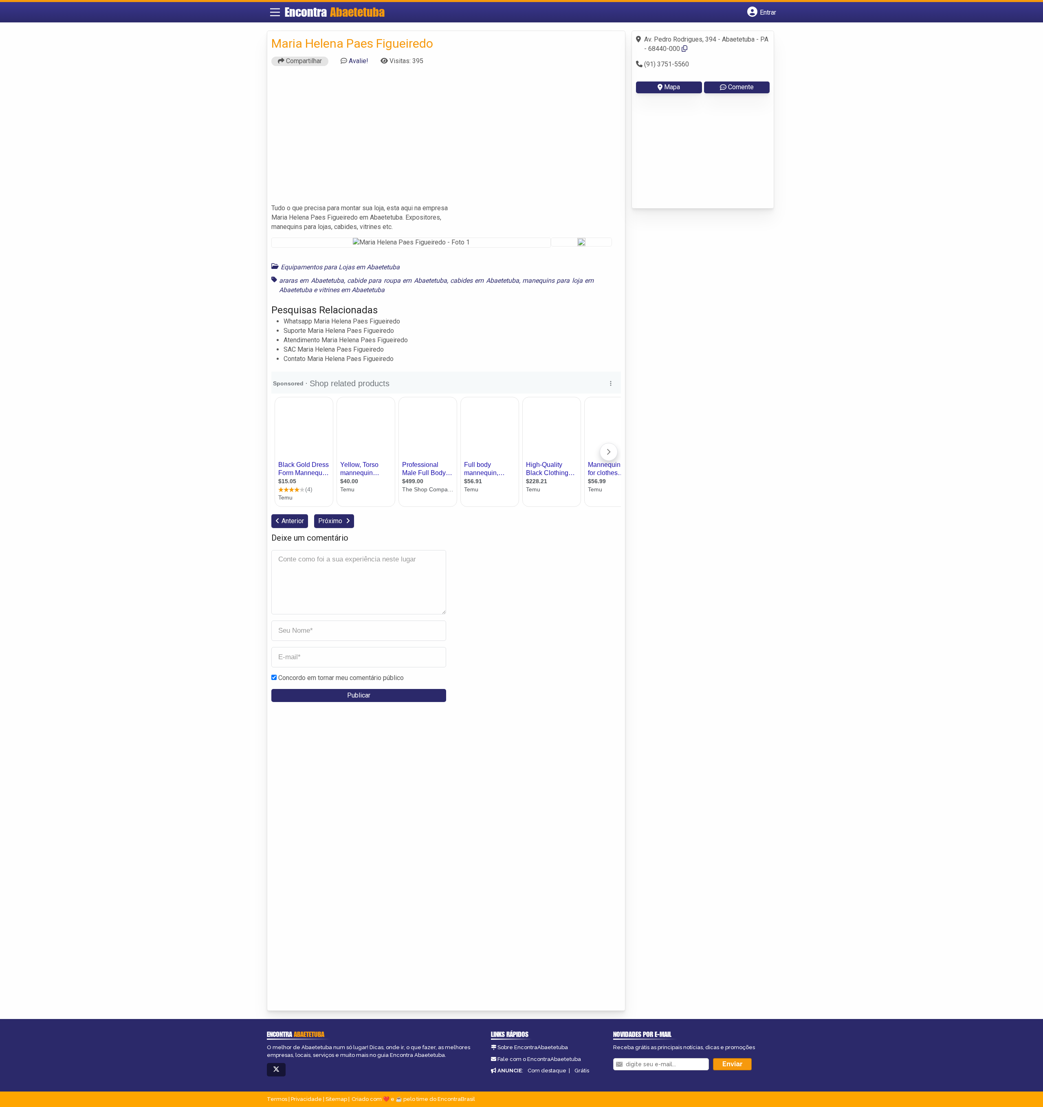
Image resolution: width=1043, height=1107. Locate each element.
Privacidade (306, 1099)
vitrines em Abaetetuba (352, 290)
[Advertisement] (446, 138)
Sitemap (336, 1099)
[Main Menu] (275, 12)
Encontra (335, 11)
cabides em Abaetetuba (484, 280)
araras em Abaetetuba (311, 280)
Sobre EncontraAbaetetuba (532, 1047)
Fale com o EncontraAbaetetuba (539, 1059)
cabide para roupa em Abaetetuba (397, 280)
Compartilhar (303, 61)
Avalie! (358, 61)
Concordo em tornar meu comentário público (341, 678)
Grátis (581, 1070)
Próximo (331, 521)
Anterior (293, 521)
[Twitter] (276, 1069)
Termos (277, 1099)
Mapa (672, 87)
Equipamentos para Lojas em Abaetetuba (340, 267)
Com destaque (547, 1070)
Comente (741, 87)
